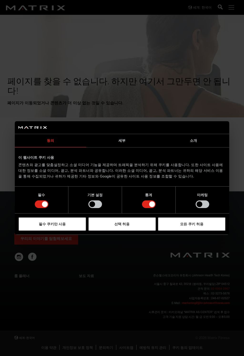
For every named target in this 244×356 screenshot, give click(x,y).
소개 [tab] (193, 140)
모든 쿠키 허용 (191, 224)
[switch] (95, 204)
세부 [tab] (122, 140)
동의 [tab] (50, 140)
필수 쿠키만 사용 (52, 224)
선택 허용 (122, 224)
